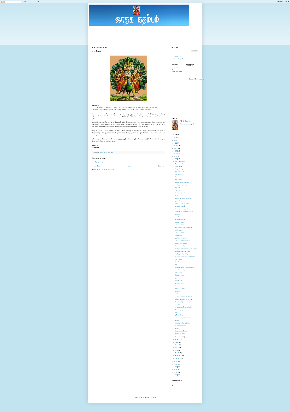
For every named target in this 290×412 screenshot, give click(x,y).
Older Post (161, 166)
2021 (175, 145)
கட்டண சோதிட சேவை (179, 59)
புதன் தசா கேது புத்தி (181, 238)
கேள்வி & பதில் (179, 262)
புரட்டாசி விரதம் (179, 315)
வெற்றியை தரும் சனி (181, 331)
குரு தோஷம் (178, 190)
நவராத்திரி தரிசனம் (180, 325)
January (178, 358)
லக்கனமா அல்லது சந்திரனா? (183, 323)
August (177, 339)
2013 (175, 367)
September (178, 337)
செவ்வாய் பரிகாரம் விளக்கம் (182, 240)
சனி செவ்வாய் (179, 179)
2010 (175, 375)
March (177, 353)
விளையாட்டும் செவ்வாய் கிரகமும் (184, 211)
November (178, 164)
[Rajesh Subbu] (172, 69)
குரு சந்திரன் (178, 174)
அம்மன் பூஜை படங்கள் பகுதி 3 (183, 296)
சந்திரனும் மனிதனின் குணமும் (183, 254)
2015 (175, 361)
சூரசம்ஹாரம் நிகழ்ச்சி (181, 243)
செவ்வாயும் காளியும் (180, 288)
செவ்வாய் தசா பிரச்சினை (182, 246)
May (176, 347)
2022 (175, 143)
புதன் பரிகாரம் (179, 201)
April (176, 350)
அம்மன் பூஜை (179, 310)
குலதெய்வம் (178, 280)
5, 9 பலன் (177, 304)
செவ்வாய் (177, 177)
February (178, 355)
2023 (175, 140)
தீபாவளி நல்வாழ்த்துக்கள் (182, 182)
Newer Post (96, 166)
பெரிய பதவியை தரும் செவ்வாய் (183, 209)
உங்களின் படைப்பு (180, 270)
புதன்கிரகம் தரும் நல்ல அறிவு (183, 198)
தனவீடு (177, 328)
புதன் (176, 195)
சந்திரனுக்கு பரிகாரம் (180, 219)
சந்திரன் (177, 294)
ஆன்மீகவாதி (178, 235)
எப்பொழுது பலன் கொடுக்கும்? (183, 307)
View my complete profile (187, 124)
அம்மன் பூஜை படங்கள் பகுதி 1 (183, 302)
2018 (175, 154)
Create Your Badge (177, 71)
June (177, 345)
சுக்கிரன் (177, 187)
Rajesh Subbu (175, 67)
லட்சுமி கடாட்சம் (179, 283)
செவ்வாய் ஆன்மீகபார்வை (182, 203)
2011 (175, 372)
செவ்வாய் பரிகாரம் (180, 193)
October (177, 166)
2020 (175, 148)
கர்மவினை (178, 217)
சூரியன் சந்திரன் (179, 222)
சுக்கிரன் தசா (178, 230)
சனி (176, 264)
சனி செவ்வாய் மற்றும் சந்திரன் (183, 227)
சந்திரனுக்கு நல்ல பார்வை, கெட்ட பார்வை (186, 248)
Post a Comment (100, 162)
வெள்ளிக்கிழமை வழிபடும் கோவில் (184, 267)
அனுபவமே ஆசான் (180, 169)
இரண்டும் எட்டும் (179, 275)
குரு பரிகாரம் (178, 272)
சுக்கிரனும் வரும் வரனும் (181, 185)
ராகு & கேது (178, 259)
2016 (175, 159)
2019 (175, 151)
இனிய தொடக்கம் (180, 333)
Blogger (153, 397)
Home (129, 166)
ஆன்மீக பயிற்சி (177, 56)
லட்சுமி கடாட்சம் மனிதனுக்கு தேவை (185, 256)
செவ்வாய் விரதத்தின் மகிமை (183, 318)
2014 (175, 364)
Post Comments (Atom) (108, 169)
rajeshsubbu (102, 152)
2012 (175, 369)
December (178, 161)
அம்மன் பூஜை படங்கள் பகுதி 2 (183, 299)
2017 (175, 156)
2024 (175, 138)
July (176, 342)
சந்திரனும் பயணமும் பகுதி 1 (183, 251)
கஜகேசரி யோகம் (179, 171)
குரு (176, 312)
